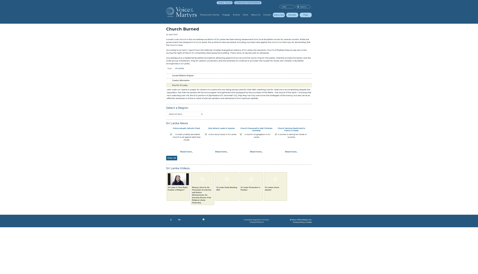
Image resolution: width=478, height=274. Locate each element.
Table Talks (224, 3)
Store (245, 15)
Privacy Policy (299, 222)
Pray (305, 15)
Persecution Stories (209, 15)
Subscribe (279, 15)
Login (284, 7)
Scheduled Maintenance (247, 3)
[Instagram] (175, 220)
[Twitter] (171, 220)
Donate (292, 15)
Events (236, 15)
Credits (309, 222)
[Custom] (179, 220)
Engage (226, 15)
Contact (267, 15)
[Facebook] (167, 220)
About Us (255, 15)
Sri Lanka (179, 68)
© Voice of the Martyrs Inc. (301, 220)
